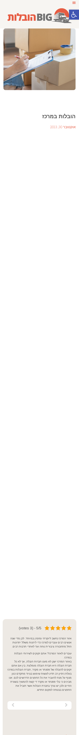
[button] (74, 15)
